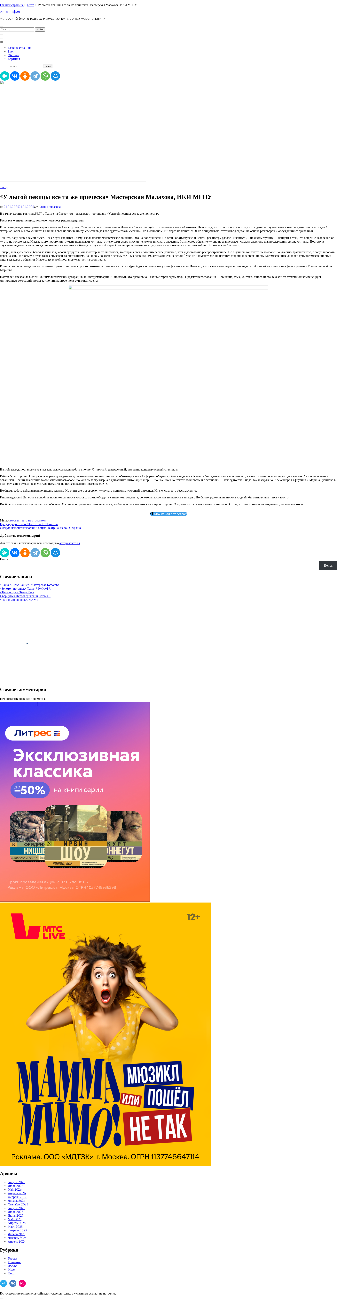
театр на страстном (33, 520)
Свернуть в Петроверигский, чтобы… (25, 596)
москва (15, 520)
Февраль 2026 (17, 1197)
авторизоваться (69, 543)
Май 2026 (15, 1189)
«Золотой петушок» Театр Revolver (25, 588)
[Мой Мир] (55, 76)
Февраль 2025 (17, 1230)
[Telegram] (35, 76)
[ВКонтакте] (15, 76)
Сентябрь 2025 (18, 1204)
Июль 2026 (15, 1186)
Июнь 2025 (15, 1215)
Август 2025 (16, 1208)
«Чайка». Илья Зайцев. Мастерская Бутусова (29, 585)
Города (12, 1258)
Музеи (12, 1269)
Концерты (14, 1262)
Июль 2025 (15, 1212)
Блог (11, 51)
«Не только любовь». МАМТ (19, 600)
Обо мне (13, 55)
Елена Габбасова (49, 207)
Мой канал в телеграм (170, 514)
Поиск (4, 559)
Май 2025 (14, 1219)
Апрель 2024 (17, 1241)
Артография (10, 12)
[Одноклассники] (25, 76)
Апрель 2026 (17, 1193)
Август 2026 (16, 1182)
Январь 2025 (16, 1234)
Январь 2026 (17, 1201)
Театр (30, 5)
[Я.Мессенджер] (4, 76)
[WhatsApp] (45, 76)
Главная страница (12, 5)
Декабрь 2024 (17, 1238)
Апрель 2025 (17, 1223)
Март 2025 (15, 1226)
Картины (14, 59)
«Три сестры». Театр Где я (17, 592)
